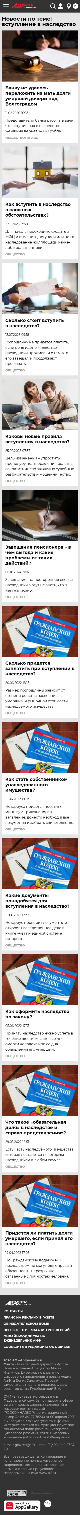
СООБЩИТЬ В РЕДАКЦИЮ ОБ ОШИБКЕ (37, 1347)
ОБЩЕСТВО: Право (21, 137)
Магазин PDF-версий (50, 1330)
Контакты (13, 1311)
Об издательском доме (26, 1324)
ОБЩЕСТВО (15, 254)
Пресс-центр (15, 1330)
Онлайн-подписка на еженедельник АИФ (24, 1338)
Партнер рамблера (41, 1493)
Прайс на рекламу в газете (29, 1317)
